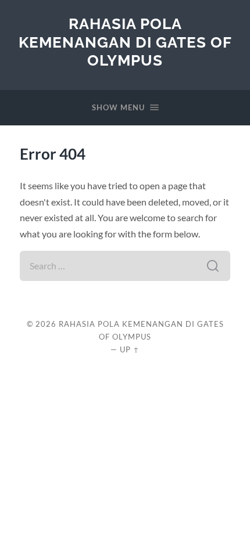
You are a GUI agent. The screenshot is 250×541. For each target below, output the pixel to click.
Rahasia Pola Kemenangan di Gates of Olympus (125, 42)
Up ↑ (130, 349)
